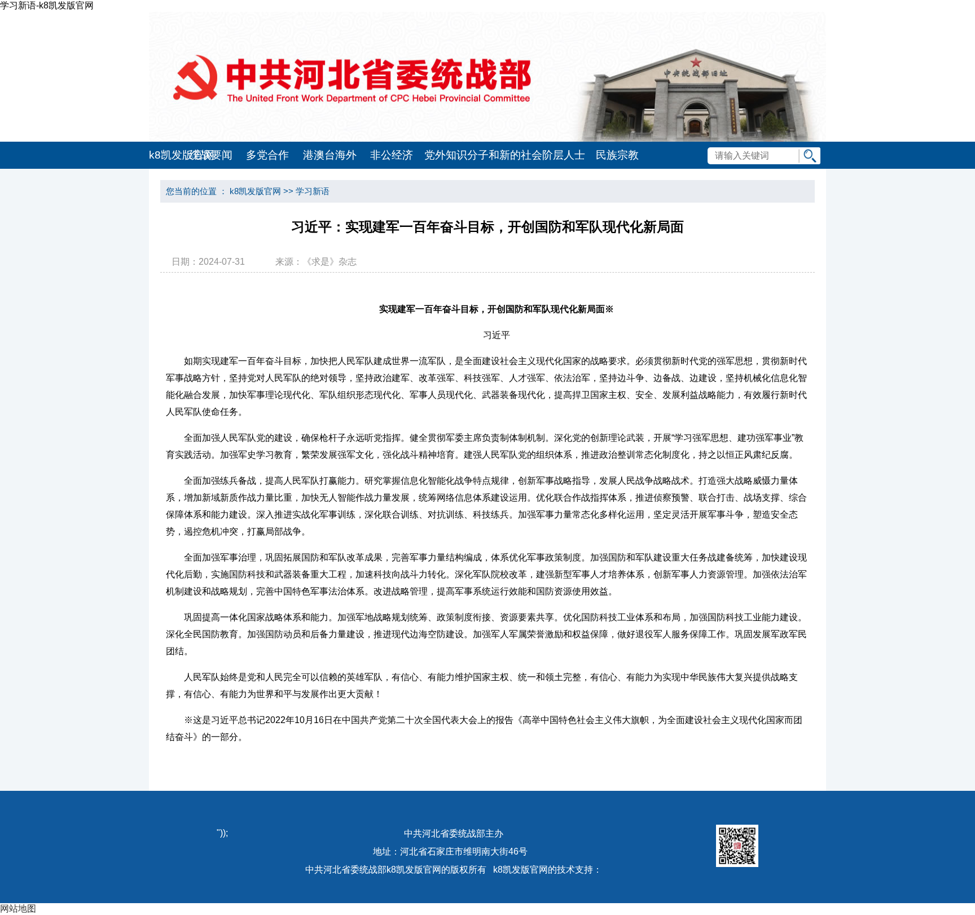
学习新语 (313, 191)
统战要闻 (211, 155)
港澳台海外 (330, 155)
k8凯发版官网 (166, 155)
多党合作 (267, 155)
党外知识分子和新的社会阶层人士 (504, 155)
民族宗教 (617, 155)
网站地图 (18, 908)
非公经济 (391, 155)
